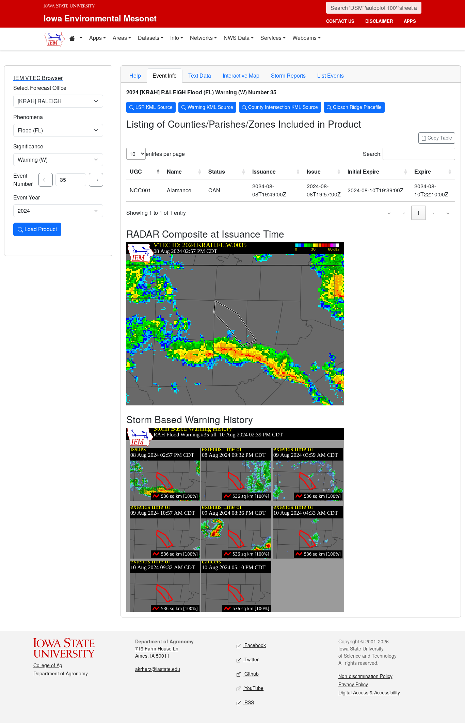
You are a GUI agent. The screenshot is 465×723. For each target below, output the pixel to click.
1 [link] (418, 212)
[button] (75, 38)
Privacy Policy (353, 684)
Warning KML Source (209, 106)
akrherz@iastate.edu (157, 668)
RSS (248, 702)
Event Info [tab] (165, 75)
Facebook (254, 645)
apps (410, 21)
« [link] (389, 212)
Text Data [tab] (199, 75)
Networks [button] (201, 38)
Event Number (23, 180)
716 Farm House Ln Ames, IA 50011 (156, 652)
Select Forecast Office (39, 88)
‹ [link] (404, 212)
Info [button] (174, 38)
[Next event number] (96, 180)
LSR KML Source (153, 106)
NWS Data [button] (237, 38)
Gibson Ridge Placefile (357, 106)
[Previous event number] (45, 180)
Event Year (26, 197)
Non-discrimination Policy (365, 676)
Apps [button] (95, 38)
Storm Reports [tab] (288, 75)
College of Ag (47, 665)
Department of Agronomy (60, 673)
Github (251, 673)
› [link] (433, 212)
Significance (28, 146)
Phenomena (28, 117)
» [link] (447, 212)
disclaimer (379, 21)
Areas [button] (120, 38)
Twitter (251, 659)
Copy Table (439, 137)
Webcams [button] (304, 38)
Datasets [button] (148, 38)
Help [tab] (135, 75)
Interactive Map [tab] (241, 75)
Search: (372, 154)
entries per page (165, 154)
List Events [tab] (330, 75)
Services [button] (271, 38)
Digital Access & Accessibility (369, 692)
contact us (340, 21)
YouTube (253, 688)
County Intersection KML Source (282, 106)
